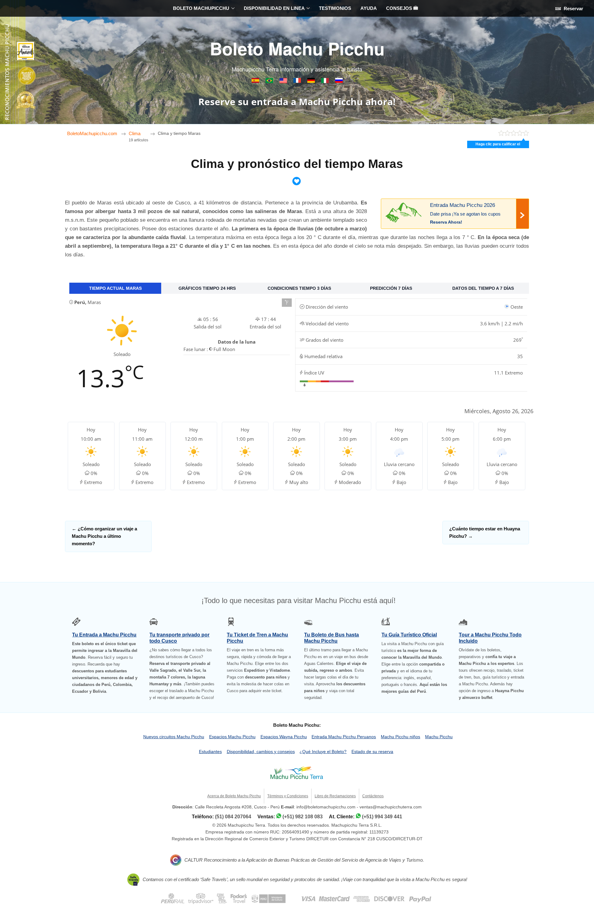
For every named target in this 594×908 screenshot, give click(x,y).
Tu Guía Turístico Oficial (409, 634)
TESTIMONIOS (335, 8)
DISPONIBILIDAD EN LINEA (274, 8)
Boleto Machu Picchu (297, 48)
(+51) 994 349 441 (382, 816)
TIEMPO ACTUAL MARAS (115, 288)
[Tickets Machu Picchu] (311, 81)
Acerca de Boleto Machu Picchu (234, 796)
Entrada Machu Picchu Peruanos (344, 736)
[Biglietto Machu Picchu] (325, 81)
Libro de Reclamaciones (335, 796)
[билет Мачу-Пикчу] (339, 81)
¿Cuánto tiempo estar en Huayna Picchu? (484, 532)
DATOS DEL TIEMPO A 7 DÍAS (483, 288)
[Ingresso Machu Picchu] (269, 81)
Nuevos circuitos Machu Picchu (173, 736)
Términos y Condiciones (287, 796)
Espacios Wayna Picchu (283, 736)
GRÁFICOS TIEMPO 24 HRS (207, 288)
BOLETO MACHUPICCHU (201, 8)
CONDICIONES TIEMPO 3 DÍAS (299, 288)
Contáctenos (373, 796)
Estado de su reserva (372, 751)
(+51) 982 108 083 (302, 816)
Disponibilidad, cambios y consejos (261, 751)
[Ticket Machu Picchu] (283, 81)
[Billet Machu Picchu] (297, 81)
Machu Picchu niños (400, 736)
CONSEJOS (399, 8)
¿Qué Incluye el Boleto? (322, 751)
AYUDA (368, 8)
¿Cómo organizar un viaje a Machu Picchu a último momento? (104, 536)
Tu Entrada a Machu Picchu (104, 634)
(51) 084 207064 (233, 816)
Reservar (572, 8)
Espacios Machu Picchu (232, 736)
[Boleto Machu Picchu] (256, 81)
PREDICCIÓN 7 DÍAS (391, 288)
